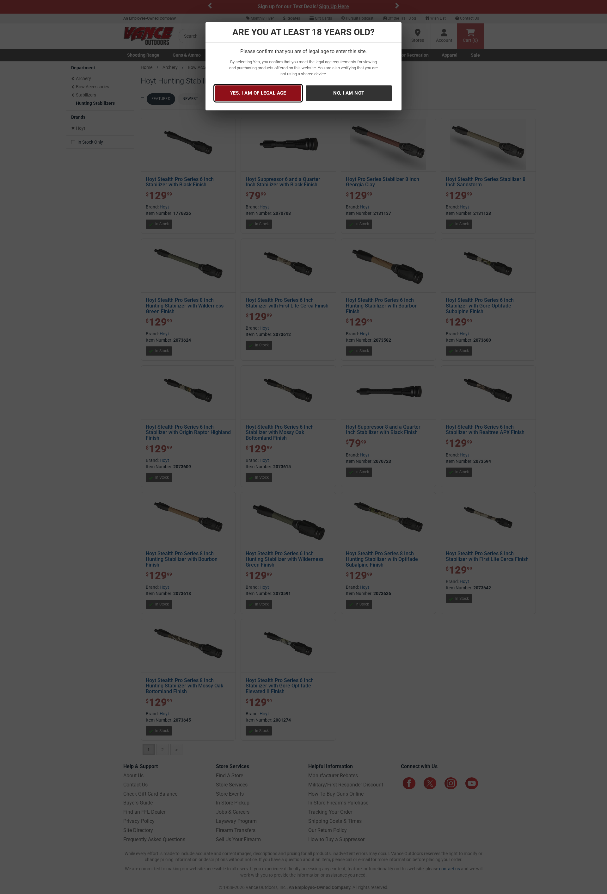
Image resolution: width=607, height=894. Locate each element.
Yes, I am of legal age (258, 93)
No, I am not (348, 93)
